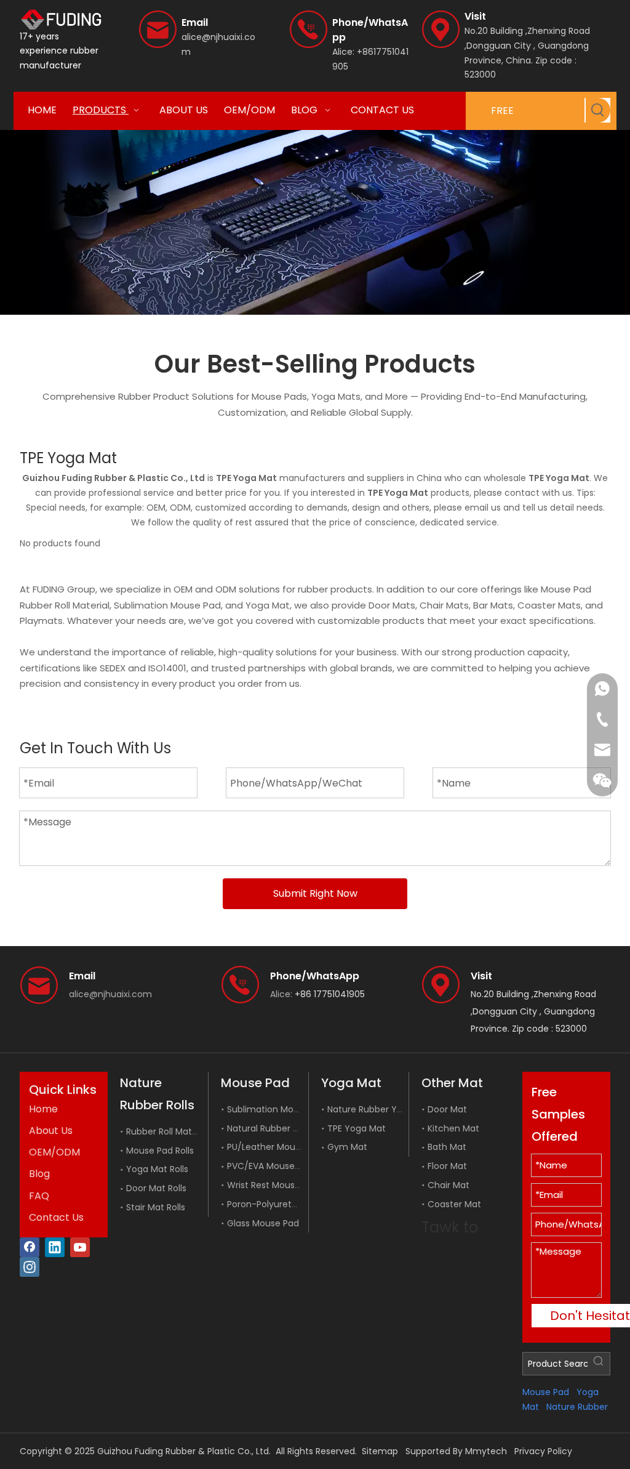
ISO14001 (167, 668)
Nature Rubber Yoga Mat (380, 1109)
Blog (39, 1174)
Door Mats (392, 605)
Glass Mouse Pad (263, 1223)
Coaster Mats (549, 605)
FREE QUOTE (508, 116)
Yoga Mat (267, 605)
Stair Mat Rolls (155, 1207)
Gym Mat (347, 1147)
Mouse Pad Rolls (160, 1150)
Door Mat (447, 1109)
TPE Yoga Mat (356, 1128)
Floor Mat (447, 1166)
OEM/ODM (54, 1152)
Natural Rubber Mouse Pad (283, 1128)
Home (43, 1109)
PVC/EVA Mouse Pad (270, 1166)
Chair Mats (444, 605)
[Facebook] (29, 1247)
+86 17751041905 (330, 994)
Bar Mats (493, 605)
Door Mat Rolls (156, 1188)
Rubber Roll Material (65, 605)
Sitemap (380, 1451)
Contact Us (56, 1217)
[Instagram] (29, 1267)
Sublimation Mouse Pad (167, 605)
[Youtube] (80, 1247)
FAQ (39, 1196)
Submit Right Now (315, 893)
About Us (51, 1130)
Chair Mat (448, 1185)
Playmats (41, 620)
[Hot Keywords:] (598, 110)
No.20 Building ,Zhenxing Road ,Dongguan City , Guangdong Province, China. (527, 46)
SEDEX (113, 668)
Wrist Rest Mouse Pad (273, 1185)
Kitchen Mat (453, 1128)
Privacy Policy (543, 1451)
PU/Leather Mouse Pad (275, 1147)
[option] (315, 222)
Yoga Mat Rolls (157, 1169)
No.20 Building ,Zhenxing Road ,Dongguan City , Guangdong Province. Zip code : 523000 (533, 1011)
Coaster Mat (454, 1204)
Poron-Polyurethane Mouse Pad (295, 1204)
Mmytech (486, 1451)
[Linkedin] (55, 1247)
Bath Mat (447, 1147)
